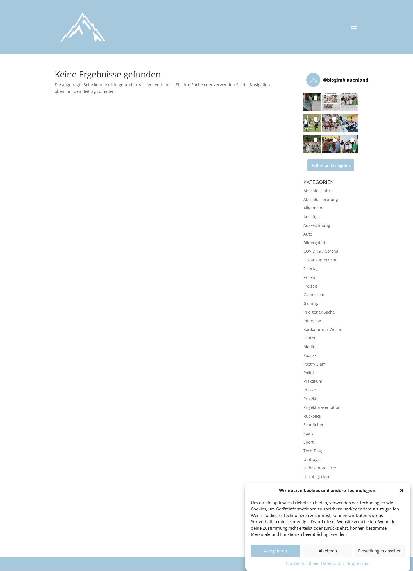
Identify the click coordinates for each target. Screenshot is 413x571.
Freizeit (310, 286)
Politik (309, 372)
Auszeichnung (316, 225)
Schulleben (313, 424)
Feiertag (311, 268)
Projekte (311, 398)
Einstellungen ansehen (379, 551)
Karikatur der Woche (322, 329)
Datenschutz (333, 563)
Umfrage (311, 459)
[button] (402, 490)
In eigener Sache (319, 312)
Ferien (309, 277)
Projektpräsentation (322, 407)
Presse (309, 390)
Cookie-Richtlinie (302, 563)
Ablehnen (328, 551)
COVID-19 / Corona (320, 251)
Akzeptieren (275, 551)
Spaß (308, 433)
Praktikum (312, 381)
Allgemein (312, 208)
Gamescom (313, 294)
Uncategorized (317, 476)
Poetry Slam (314, 364)
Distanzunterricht (320, 260)
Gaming (310, 303)
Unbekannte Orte (319, 468)
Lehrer (309, 338)
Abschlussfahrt (317, 190)
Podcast (310, 355)
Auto (307, 234)
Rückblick (312, 416)
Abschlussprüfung (320, 199)
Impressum (359, 563)
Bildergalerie (315, 242)
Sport (308, 442)
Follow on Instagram (331, 165)
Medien (310, 346)
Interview (312, 320)
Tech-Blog (312, 450)
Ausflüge (311, 216)
